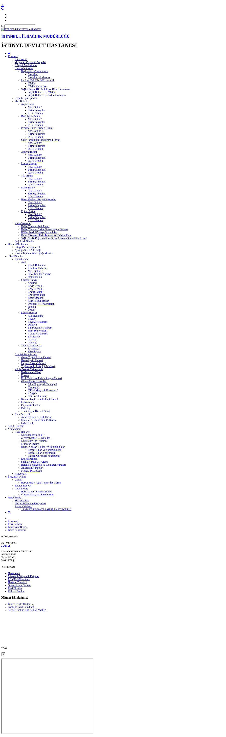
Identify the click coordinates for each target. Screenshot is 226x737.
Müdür (31, 83)
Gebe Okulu (27, 423)
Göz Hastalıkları (36, 294)
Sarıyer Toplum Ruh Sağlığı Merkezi (34, 253)
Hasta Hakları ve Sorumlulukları (45, 449)
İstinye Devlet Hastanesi (27, 247)
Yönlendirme (15, 429)
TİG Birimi (27, 175)
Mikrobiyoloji (35, 351)
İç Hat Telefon (35, 113)
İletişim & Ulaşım (17, 476)
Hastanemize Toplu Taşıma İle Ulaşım (41, 482)
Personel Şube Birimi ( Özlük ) (37, 128)
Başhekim (33, 74)
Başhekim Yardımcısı (39, 77)
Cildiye (31, 318)
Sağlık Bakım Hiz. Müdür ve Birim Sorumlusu (45, 89)
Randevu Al (21, 473)
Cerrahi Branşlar (29, 280)
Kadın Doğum (35, 297)
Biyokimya (33, 348)
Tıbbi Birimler (15, 256)
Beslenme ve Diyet (31, 372)
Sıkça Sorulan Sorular (39, 274)
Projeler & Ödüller (24, 241)
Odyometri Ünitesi (31, 405)
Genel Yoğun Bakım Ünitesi (36, 357)
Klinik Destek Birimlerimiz (29, 369)
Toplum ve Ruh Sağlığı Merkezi (38, 366)
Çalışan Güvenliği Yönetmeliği (44, 455)
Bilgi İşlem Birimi (30, 116)
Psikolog (25, 408)
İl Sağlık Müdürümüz (26, 65)
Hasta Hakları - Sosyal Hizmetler (38, 199)
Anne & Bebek (22, 414)
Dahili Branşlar (29, 312)
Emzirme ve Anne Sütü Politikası (38, 420)
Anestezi (32, 282)
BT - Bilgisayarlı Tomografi (42, 384)
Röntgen (32, 393)
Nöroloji (32, 342)
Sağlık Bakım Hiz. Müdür (41, 92)
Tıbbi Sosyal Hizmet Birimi (35, 411)
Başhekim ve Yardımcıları (34, 71)
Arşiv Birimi (27, 104)
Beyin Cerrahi (35, 285)
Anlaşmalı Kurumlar (32, 467)
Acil (23, 262)
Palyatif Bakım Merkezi (33, 363)
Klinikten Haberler (37, 268)
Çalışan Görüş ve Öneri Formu (37, 494)
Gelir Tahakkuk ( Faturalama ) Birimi (40, 139)
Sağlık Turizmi (15, 426)
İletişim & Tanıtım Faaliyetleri (30, 503)
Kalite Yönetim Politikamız (35, 226)
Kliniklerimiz (21, 259)
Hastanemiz (21, 59)
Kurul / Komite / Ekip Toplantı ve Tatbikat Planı (46, 235)
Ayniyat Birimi (29, 151)
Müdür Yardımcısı (37, 86)
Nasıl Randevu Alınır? (33, 434)
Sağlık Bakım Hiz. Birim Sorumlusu (47, 95)
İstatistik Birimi (29, 163)
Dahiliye (32, 324)
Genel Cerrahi (35, 288)
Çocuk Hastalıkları (37, 321)
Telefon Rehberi (23, 485)
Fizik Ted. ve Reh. (37, 330)
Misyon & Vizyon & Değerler (30, 62)
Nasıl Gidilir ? (35, 130)
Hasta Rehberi (22, 432)
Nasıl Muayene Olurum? (34, 440)
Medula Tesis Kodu (31, 470)
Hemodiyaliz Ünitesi (32, 360)
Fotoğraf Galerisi (23, 506)
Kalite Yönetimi (23, 223)
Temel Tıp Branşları (31, 345)
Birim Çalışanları (36, 110)
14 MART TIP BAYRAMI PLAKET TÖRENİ (46, 509)
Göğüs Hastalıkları (37, 333)
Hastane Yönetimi (24, 68)
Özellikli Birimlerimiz (26, 354)
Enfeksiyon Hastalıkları (40, 327)
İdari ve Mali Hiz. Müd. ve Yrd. (37, 80)
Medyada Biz (22, 500)
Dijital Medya (15, 497)
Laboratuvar (27, 402)
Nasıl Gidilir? (35, 107)
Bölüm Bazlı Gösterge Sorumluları (39, 232)
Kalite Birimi (28, 187)
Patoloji (32, 306)
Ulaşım (18, 479)
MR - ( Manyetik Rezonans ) (43, 390)
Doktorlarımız (35, 277)
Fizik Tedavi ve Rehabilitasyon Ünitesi (41, 378)
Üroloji (31, 309)
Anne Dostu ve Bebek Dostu (36, 417)
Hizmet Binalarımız (18, 244)
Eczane (25, 375)
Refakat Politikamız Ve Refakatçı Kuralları (43, 464)
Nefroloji (32, 339)
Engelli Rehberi (29, 458)
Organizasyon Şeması (26, 98)
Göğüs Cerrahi (35, 291)
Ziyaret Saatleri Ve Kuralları (35, 437)
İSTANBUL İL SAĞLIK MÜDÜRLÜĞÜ (35, 36)
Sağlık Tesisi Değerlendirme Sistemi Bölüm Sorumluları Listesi (54, 238)
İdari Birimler (22, 101)
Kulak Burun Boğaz (38, 300)
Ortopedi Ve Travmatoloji (41, 303)
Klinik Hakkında (36, 265)
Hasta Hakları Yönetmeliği (42, 452)
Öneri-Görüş (21, 488)
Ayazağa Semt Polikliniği (28, 250)
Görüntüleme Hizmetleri (33, 381)
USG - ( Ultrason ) (37, 396)
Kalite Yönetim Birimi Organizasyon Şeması (44, 229)
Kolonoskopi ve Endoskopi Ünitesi (39, 399)
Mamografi (33, 387)
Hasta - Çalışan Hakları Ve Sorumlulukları (43, 446)
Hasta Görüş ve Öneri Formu (36, 491)
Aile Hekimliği (35, 315)
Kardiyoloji (34, 336)
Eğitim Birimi (28, 211)
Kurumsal (13, 56)
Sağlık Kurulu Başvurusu (34, 461)
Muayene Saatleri (30, 443)
